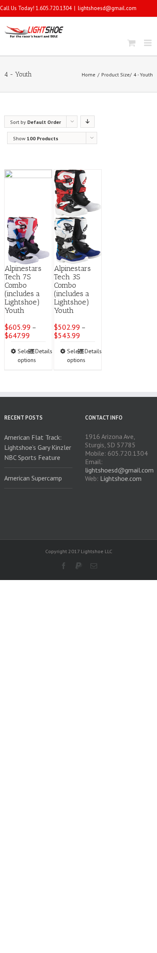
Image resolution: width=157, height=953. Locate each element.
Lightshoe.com (121, 478)
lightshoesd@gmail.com (107, 8)
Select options (23, 355)
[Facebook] (63, 565)
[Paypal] (78, 565)
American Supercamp (33, 478)
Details (40, 351)
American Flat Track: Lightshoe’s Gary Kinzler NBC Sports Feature (37, 447)
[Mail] (93, 565)
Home (88, 74)
